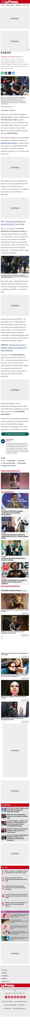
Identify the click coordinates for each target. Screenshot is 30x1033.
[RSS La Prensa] (24, 997)
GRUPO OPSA (5, 981)
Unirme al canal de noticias (16, 434)
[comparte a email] (13, 73)
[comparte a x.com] (9, 73)
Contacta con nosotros (10, 1005)
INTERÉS (4, 973)
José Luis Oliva (6, 117)
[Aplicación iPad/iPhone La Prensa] (18, 997)
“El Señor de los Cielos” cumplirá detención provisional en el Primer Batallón (14, 347)
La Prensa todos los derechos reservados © (15, 989)
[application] (15, 481)
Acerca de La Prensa (7, 1001)
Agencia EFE (19, 57)
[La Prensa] (7, 985)
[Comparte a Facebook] (5, 73)
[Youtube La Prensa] (15, 997)
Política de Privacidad (21, 1001)
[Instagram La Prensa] (12, 997)
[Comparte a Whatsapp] (2, 73)
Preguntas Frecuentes (19, 1008)
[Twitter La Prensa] (9, 997)
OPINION (4, 978)
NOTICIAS (4, 970)
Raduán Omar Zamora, (9, 143)
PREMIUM (5, 976)
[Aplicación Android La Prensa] (21, 997)
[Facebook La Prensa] (6, 997)
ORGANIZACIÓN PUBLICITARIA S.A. (15, 993)
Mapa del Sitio (7, 1008)
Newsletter (21, 1005)
